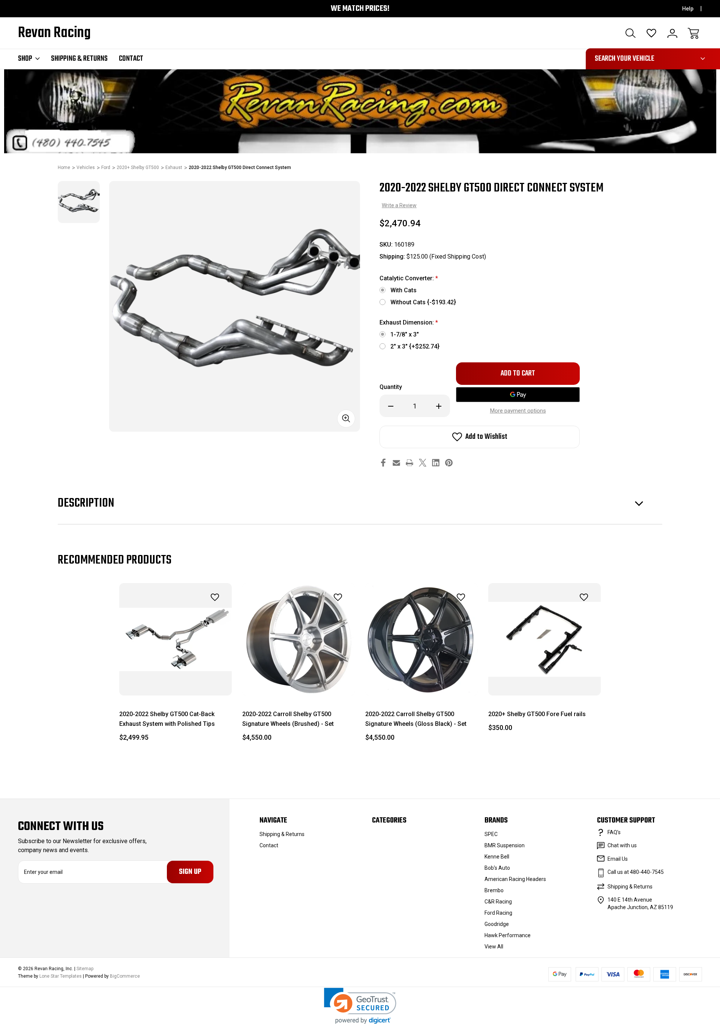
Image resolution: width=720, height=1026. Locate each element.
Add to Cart (175, 678)
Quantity (391, 386)
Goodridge (496, 924)
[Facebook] (383, 463)
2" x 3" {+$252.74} (415, 346)
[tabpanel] (79, 202)
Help (687, 9)
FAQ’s (614, 832)
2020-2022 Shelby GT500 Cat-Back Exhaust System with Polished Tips (167, 718)
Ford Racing (498, 913)
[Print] (409, 463)
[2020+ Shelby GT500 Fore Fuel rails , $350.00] (544, 639)
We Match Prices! (360, 8)
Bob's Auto (497, 868)
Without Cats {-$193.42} (423, 302)
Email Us (618, 859)
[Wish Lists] (651, 33)
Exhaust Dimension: (409, 322)
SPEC (491, 834)
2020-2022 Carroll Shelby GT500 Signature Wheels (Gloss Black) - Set (415, 718)
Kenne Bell (496, 857)
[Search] (630, 33)
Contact (131, 59)
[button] (360, 1006)
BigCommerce (125, 976)
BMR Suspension (504, 845)
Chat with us (622, 845)
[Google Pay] (518, 394)
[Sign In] (672, 33)
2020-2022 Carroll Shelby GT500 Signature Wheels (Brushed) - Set (288, 718)
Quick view (194, 614)
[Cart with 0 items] (693, 33)
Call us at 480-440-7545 (636, 872)
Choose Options (545, 678)
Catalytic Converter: (409, 278)
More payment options (518, 410)
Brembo (494, 890)
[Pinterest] (449, 463)
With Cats (403, 290)
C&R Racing (498, 902)
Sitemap (84, 968)
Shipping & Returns (79, 59)
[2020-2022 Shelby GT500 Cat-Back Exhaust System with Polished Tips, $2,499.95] (175, 639)
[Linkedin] (436, 463)
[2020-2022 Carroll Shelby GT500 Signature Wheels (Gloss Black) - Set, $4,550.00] (421, 639)
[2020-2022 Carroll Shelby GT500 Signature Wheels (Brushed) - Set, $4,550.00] (298, 639)
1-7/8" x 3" (404, 334)
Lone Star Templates (60, 976)
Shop (25, 59)
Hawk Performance (507, 935)
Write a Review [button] (399, 205)
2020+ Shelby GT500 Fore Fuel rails (537, 714)
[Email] (396, 463)
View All (493, 947)
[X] (422, 463)
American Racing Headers (515, 879)
